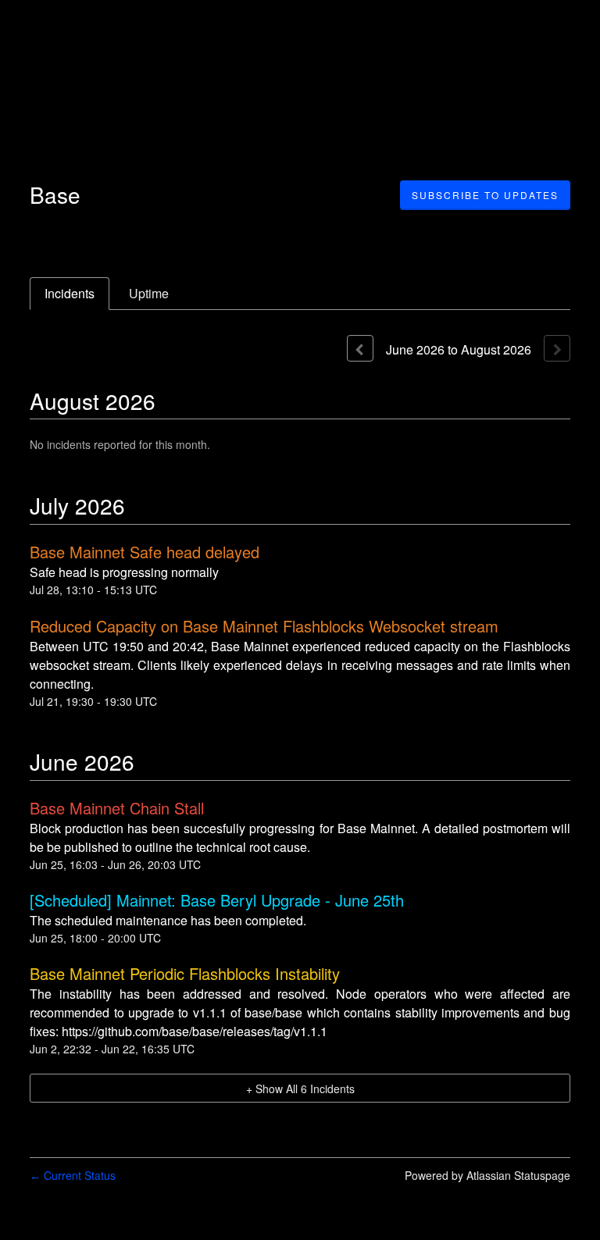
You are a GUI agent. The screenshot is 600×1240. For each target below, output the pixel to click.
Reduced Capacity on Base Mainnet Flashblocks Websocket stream (264, 626)
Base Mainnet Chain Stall (117, 807)
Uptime (149, 293)
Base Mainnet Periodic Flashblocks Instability (185, 973)
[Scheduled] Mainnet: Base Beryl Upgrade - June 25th (217, 900)
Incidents (70, 293)
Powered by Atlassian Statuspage (487, 1175)
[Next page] (557, 348)
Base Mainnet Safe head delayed (144, 551)
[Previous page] (360, 348)
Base (55, 194)
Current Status (73, 1175)
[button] (485, 195)
